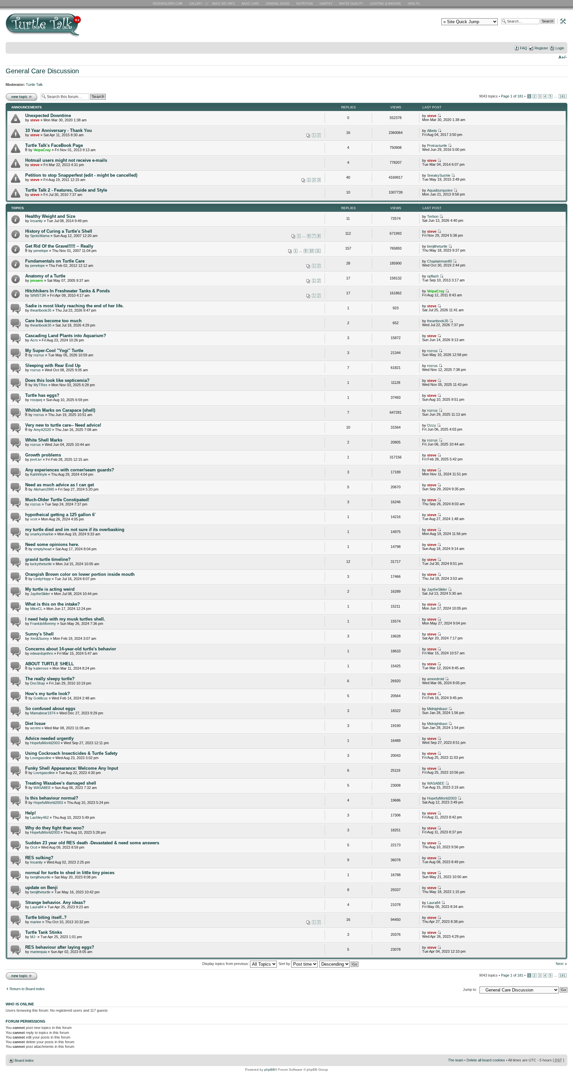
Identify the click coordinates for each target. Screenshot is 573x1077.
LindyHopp (42, 579)
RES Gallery (198, 3)
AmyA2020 (42, 430)
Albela (432, 131)
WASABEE (42, 788)
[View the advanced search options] (561, 21)
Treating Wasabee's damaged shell (60, 783)
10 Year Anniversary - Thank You (58, 130)
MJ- (33, 937)
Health (414, 3)
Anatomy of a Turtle (45, 275)
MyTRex (40, 385)
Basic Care (250, 3)
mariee (35, 922)
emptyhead (42, 549)
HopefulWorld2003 (45, 743)
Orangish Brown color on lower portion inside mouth (80, 574)
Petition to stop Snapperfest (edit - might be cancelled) (81, 175)
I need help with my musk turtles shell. (65, 619)
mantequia (38, 952)
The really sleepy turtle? (50, 678)
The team (455, 1060)
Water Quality (351, 3)
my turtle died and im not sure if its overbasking (74, 529)
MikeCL (36, 609)
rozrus (38, 355)
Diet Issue (35, 723)
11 (318, 251)
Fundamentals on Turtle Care (55, 261)
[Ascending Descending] (339, 964)
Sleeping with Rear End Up (53, 365)
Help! (30, 812)
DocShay (37, 683)
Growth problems (43, 454)
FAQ (523, 48)
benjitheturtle (437, 246)
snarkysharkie (41, 534)
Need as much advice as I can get (59, 484)
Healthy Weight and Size (50, 216)
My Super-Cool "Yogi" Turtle (54, 350)
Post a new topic (19, 94)
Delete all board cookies (486, 1060)
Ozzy (431, 425)
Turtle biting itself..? (46, 917)
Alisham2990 (43, 489)
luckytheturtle (41, 564)
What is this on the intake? (52, 604)
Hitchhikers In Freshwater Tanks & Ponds (67, 290)
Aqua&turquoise (440, 190)
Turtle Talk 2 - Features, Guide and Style (66, 190)
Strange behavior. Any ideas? (55, 902)
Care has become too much (53, 320)
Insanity (36, 221)
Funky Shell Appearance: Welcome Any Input (71, 768)
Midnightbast (437, 709)
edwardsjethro (41, 653)
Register (541, 48)
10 (311, 251)
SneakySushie (438, 175)
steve (34, 120)
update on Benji (41, 887)
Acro (34, 340)
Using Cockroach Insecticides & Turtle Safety (71, 753)
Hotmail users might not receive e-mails (66, 160)
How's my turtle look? (47, 693)
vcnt (33, 519)
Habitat (326, 3)
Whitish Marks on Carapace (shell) (60, 410)
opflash (433, 276)
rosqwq (36, 400)
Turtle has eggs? (42, 395)
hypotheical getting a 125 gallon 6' (60, 514)
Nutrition (305, 3)
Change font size (562, 57)
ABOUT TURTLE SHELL (49, 663)
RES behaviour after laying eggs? (59, 947)
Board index (24, 1060)
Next (559, 964)
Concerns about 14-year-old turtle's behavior (70, 648)
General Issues (278, 3)
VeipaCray (42, 150)
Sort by (285, 964)
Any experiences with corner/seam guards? (69, 469)
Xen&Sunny (39, 638)
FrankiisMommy (43, 624)
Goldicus (40, 698)
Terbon (432, 216)
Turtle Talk (34, 85)
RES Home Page (169, 3)
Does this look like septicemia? (57, 380)
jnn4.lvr (36, 459)
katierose (40, 668)
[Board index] (91, 27)
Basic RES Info (222, 3)
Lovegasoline (40, 758)
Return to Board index (27, 989)
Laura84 (36, 907)
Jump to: (470, 989)
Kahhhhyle (38, 474)
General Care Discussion (42, 71)
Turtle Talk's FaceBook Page (54, 145)
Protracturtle (437, 146)
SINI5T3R (38, 295)
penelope (40, 251)
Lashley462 (39, 817)
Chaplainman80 (439, 261)
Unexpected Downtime (48, 115)
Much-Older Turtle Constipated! (57, 499)
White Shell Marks (43, 440)
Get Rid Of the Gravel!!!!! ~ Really (59, 246)
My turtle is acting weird (50, 589)
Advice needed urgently (49, 738)
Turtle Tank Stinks (43, 932)
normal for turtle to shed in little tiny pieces (69, 872)
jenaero (36, 280)
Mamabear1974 (42, 713)
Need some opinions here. (52, 544)
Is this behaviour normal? (51, 798)
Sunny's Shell (39, 633)
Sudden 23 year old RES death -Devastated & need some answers (92, 842)
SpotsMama (39, 236)
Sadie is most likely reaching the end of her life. (74, 305)
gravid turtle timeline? (48, 559)
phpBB (269, 1069)
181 (563, 96)
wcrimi (35, 728)
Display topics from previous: (226, 964)
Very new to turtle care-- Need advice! (63, 425)
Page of (512, 96)
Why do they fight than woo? (54, 827)
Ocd (33, 847)
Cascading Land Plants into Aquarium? (65, 335)
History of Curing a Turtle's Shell (58, 231)
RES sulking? (39, 857)
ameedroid (435, 679)
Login (559, 48)
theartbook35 (40, 310)
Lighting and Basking (386, 3)
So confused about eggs (50, 708)
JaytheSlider (40, 594)
